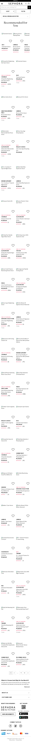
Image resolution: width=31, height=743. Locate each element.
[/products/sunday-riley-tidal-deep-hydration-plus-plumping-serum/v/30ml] (23, 445)
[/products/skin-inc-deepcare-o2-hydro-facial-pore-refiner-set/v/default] (8, 479)
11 (21, 673)
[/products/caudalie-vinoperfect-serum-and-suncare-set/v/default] (8, 445)
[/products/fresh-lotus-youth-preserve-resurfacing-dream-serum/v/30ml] (8, 275)
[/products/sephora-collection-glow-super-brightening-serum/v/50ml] (8, 309)
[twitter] (15, 727)
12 (24, 673)
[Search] (29, 7)
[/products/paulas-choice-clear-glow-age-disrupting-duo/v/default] (23, 137)
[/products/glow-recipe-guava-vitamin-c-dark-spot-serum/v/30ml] (23, 207)
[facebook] (10, 727)
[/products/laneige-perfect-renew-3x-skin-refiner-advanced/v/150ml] (23, 511)
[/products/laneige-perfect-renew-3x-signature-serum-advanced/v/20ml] (23, 309)
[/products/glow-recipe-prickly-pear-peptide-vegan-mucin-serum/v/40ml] (8, 241)
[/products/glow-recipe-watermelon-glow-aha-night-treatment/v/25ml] (23, 577)
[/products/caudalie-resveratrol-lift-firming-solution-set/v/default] (8, 344)
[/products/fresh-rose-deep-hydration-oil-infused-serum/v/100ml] (23, 378)
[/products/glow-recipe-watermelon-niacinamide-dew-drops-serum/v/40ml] (8, 137)
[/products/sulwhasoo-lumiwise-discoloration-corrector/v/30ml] (8, 543)
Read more (27, 686)
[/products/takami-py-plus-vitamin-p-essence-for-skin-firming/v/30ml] (23, 543)
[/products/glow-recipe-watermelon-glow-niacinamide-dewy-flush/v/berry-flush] (23, 613)
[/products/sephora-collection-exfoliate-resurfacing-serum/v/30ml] (23, 479)
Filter (23, 11)
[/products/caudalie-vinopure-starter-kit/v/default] (8, 207)
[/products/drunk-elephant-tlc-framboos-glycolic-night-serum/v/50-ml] (8, 173)
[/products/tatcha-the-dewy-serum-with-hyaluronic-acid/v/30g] (23, 241)
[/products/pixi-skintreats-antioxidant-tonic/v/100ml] (8, 577)
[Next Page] (28, 673)
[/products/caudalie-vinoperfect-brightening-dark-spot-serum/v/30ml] (8, 67)
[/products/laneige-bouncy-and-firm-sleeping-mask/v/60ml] (18, 38)
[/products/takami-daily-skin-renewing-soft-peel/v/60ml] (8, 613)
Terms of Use (12, 739)
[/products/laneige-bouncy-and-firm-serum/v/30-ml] (23, 103)
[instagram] (20, 727)
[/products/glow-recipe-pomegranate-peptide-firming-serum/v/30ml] (23, 275)
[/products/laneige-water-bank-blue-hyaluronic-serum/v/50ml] (23, 173)
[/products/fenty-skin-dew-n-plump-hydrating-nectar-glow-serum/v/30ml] (8, 378)
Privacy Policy (19, 739)
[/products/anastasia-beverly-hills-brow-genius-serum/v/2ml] (8, 103)
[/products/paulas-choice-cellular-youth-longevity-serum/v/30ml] (8, 412)
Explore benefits (8, 714)
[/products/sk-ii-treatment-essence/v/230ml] (7, 38)
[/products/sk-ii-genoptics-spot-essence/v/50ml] (23, 412)
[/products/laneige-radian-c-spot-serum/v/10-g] (8, 511)
